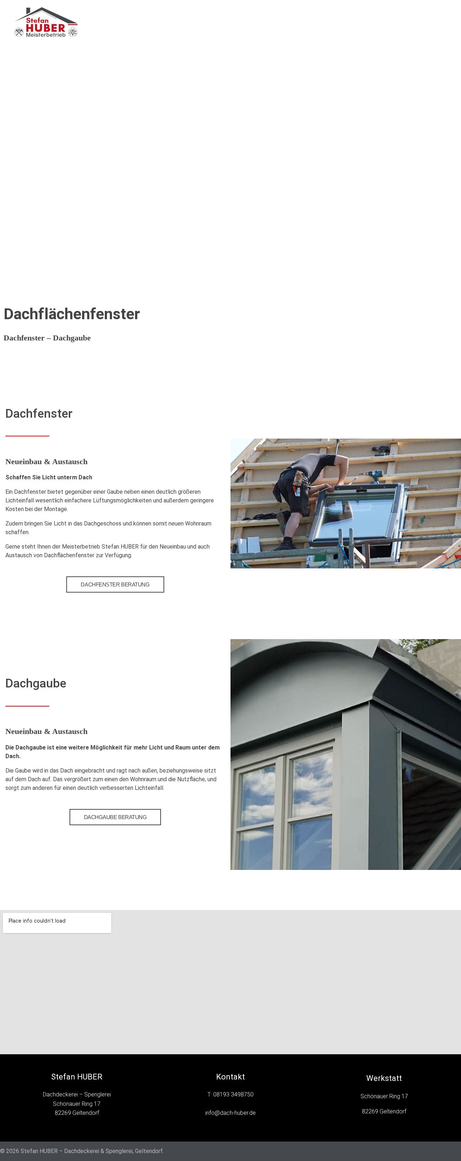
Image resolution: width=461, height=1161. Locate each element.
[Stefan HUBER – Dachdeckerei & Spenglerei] (54, 22)
